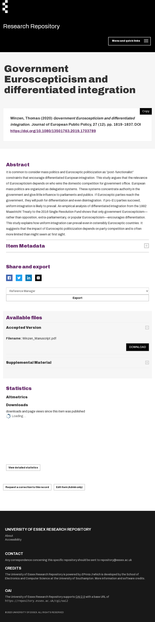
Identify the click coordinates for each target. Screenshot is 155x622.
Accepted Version (23, 328)
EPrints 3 (87, 574)
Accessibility (13, 539)
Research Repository (31, 26)
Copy (144, 110)
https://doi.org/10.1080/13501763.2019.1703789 (53, 131)
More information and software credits (119, 578)
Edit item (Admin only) (69, 487)
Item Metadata (25, 246)
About (9, 535)
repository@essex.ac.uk (116, 560)
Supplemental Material (28, 363)
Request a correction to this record (27, 487)
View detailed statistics (23, 467)
